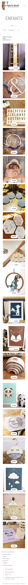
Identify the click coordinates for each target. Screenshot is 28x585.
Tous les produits (6, 554)
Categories (11, 30)
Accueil (12, 25)
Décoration (5, 560)
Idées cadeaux (6, 558)
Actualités (5, 562)
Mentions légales (16, 583)
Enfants (4, 556)
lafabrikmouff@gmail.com (9, 572)
